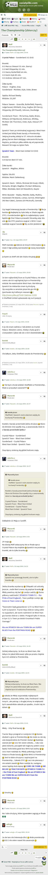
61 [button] (34, 39)
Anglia (16, 19)
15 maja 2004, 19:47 (20, 240)
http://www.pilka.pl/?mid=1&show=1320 (19, 295)
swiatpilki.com (28, 2)
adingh (9, 824)
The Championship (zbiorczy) (19, 30)
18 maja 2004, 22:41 (21, 723)
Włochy (6, 22)
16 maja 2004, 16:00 (24, 380)
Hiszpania (25, 19)
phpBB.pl (33, 868)
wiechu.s (11, 372)
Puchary (15, 22)
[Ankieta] (19, 35)
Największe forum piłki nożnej (31, 5)
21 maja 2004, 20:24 (22, 832)
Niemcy (34, 19)
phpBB (20, 866)
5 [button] (29, 39)
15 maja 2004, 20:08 (22, 322)
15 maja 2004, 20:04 (24, 272)
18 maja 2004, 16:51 (22, 673)
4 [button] (25, 39)
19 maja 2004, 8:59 (23, 808)
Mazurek (11, 264)
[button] (12, 39)
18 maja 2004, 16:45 (24, 646)
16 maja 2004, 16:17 (24, 404)
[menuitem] (5, 14)
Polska (42, 19)
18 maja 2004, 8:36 (23, 537)
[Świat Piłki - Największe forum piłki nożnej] (12, 5)
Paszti (5, 314)
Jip (3, 232)
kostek (5, 341)
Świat (24, 22)
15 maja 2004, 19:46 (21, 52)
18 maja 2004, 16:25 (21, 566)
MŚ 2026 (7, 19)
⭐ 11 (39, 22)
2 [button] (19, 39)
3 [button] (22, 39)
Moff (10, 44)
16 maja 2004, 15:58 (22, 349)
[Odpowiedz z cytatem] (44, 45)
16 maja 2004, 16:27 (24, 466)
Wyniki (31, 22)
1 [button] (15, 39)
